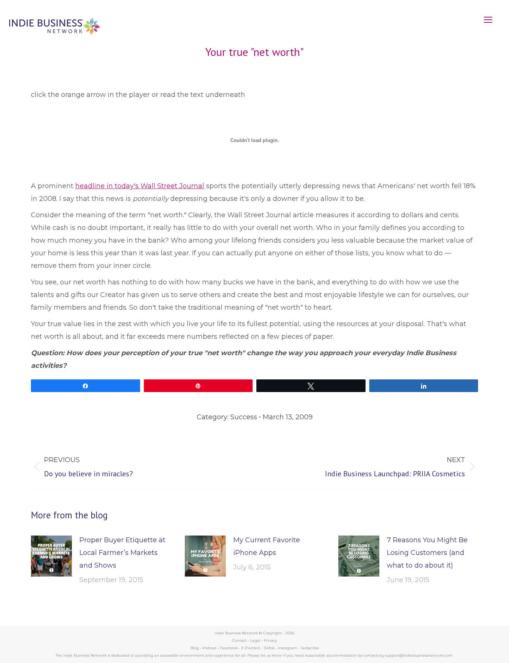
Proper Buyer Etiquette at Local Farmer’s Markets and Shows (122, 552)
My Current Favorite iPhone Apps (266, 546)
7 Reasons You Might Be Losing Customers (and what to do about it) (427, 552)
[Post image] (51, 556)
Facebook (229, 647)
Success (243, 417)
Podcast (209, 647)
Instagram (287, 647)
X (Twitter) (251, 647)
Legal (255, 640)
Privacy (270, 640)
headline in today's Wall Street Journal (139, 186)
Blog (194, 647)
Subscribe (310, 647)
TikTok (269, 647)
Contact (239, 640)
